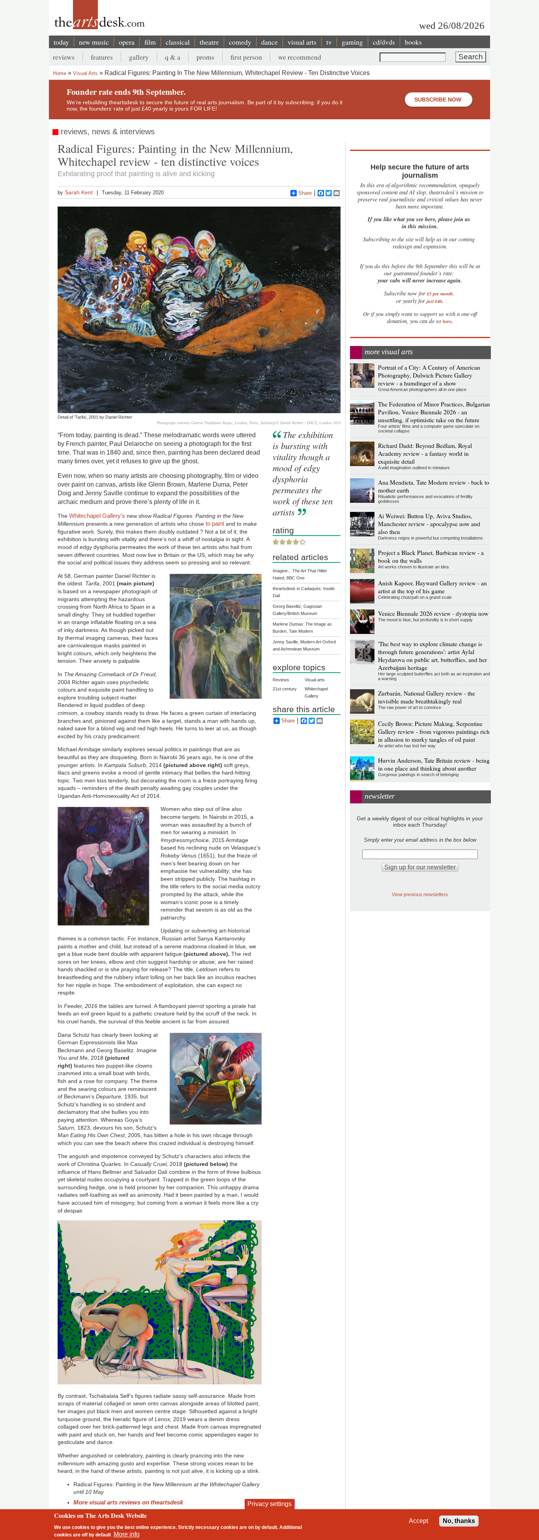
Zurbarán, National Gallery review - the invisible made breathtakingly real (426, 697)
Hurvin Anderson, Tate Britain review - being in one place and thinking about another (434, 764)
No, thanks (459, 1520)
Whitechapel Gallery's (97, 515)
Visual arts (315, 679)
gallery (139, 57)
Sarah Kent (79, 192)
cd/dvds (384, 42)
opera (127, 42)
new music (94, 42)
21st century (285, 688)
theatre (209, 42)
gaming (352, 42)
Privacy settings (269, 1504)
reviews (64, 57)
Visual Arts (85, 73)
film (150, 42)
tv (329, 42)
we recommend (299, 57)
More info (127, 1534)
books (413, 42)
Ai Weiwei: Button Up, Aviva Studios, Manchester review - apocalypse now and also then (429, 524)
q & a (172, 57)
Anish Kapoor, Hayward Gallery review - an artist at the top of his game (432, 587)
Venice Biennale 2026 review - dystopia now (433, 613)
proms (205, 57)
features (102, 57)
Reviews (281, 679)
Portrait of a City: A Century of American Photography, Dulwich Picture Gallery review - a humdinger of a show (429, 375)
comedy (240, 42)
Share (305, 193)
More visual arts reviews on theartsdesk (128, 1502)
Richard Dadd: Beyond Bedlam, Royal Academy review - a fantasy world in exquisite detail (425, 453)
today (61, 42)
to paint (215, 523)
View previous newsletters (420, 894)
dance (269, 42)
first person (246, 57)
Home (59, 73)
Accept (418, 1520)
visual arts (302, 42)
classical (178, 42)
